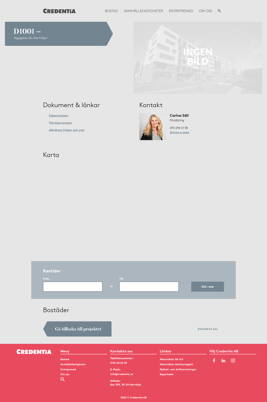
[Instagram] (232, 361)
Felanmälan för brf (171, 359)
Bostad (111, 11)
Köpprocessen (58, 115)
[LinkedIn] (223, 361)
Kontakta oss (208, 329)
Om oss (205, 11)
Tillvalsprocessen (60, 123)
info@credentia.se (121, 374)
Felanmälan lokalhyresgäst (176, 364)
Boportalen (167, 374)
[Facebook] (214, 361)
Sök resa (207, 286)
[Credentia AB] (59, 11)
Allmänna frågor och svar (67, 130)
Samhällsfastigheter (143, 11)
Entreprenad (181, 11)
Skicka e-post (179, 132)
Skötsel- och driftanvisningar (178, 369)
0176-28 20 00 (118, 362)
